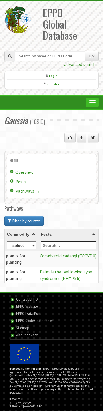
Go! (92, 56)
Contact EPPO (27, 299)
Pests (20, 181)
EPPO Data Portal (30, 313)
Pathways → (27, 191)
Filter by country (25, 220)
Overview (24, 172)
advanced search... (81, 64)
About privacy (27, 335)
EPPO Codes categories (35, 320)
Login (53, 76)
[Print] (70, 137)
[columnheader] (21, 234)
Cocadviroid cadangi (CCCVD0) (68, 256)
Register (53, 84)
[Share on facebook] (81, 137)
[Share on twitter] (93, 137)
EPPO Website (27, 306)
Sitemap (22, 327)
